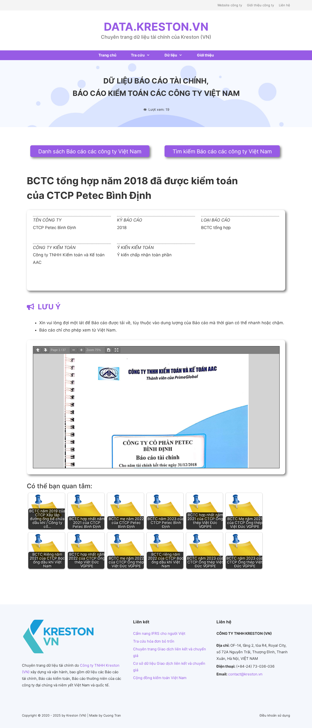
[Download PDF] (108, 350)
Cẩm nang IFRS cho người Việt (159, 633)
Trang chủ (107, 55)
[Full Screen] (116, 350)
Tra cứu (138, 55)
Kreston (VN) (76, 715)
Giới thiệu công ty (260, 5)
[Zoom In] (81, 350)
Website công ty (229, 5)
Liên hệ (284, 5)
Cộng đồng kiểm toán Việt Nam (159, 677)
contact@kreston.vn (245, 674)
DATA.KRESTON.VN (156, 26)
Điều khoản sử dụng (275, 715)
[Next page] (45, 350)
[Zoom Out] (73, 350)
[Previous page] (37, 350)
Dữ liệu (171, 55)
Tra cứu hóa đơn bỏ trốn (153, 641)
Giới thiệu (205, 55)
